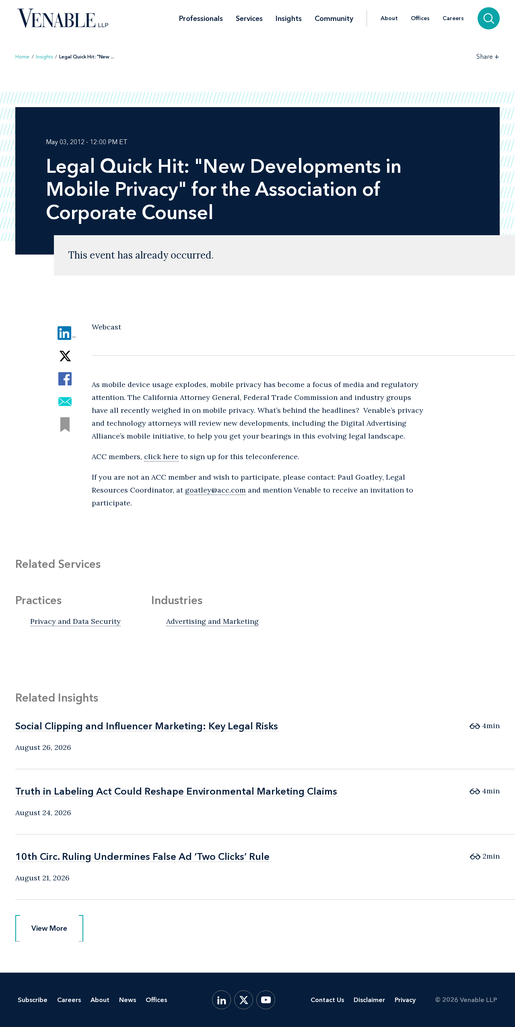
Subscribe (32, 1000)
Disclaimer (369, 1000)
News (127, 1000)
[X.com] (243, 999)
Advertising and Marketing (212, 621)
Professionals (201, 18)
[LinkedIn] (221, 999)
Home (22, 56)
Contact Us (327, 1000)
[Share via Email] (65, 401)
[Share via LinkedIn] (65, 332)
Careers (453, 18)
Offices (420, 18)
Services (249, 18)
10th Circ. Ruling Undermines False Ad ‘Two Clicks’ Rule (142, 856)
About (389, 18)
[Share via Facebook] (65, 378)
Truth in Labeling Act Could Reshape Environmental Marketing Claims (176, 791)
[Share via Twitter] (65, 355)
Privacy (405, 1000)
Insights (289, 18)
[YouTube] (265, 999)
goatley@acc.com (215, 490)
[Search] (489, 18)
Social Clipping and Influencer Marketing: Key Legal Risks (146, 726)
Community (334, 18)
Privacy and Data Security (75, 621)
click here (161, 456)
